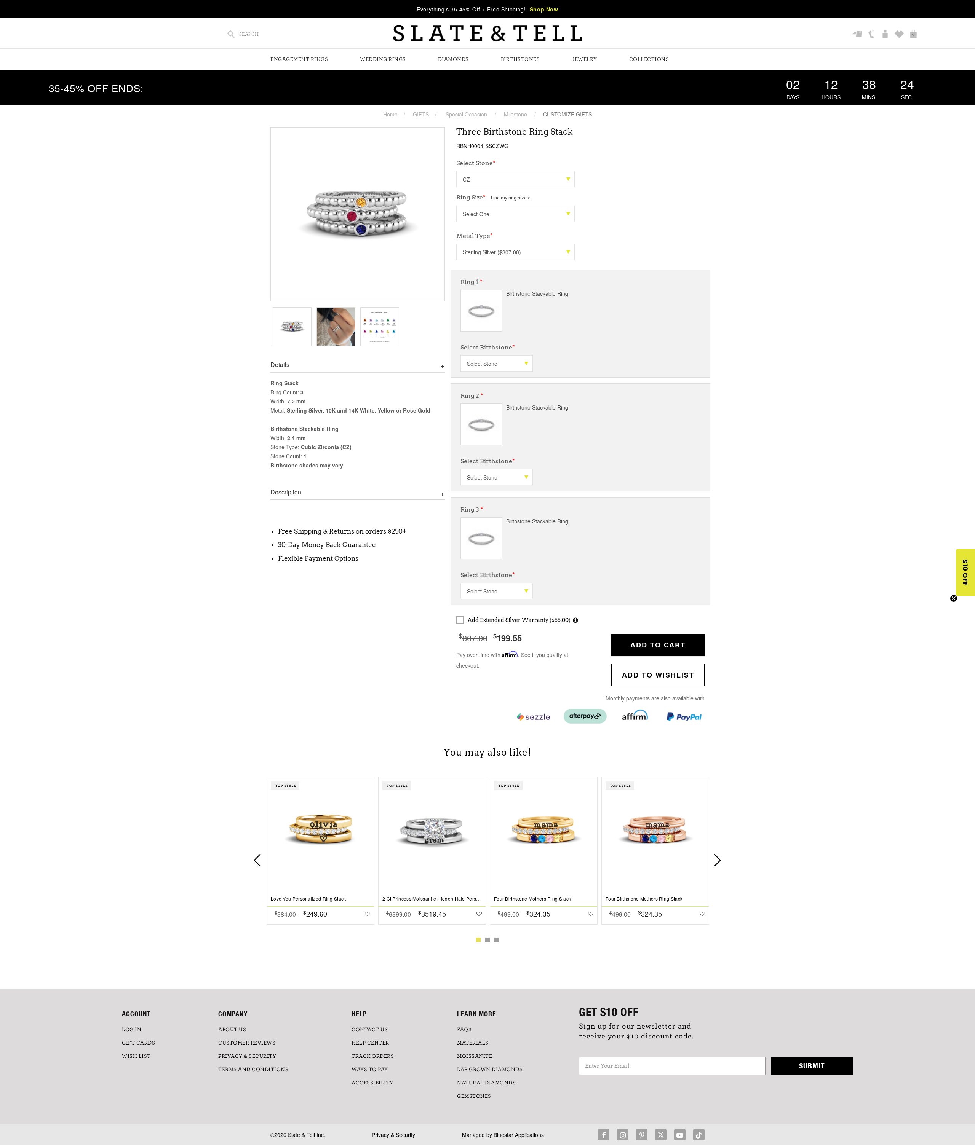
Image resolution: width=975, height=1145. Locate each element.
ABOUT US (232, 1029)
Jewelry (584, 59)
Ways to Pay (370, 1069)
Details (279, 364)
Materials (473, 1043)
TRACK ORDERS (373, 1056)
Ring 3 (471, 509)
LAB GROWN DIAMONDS (490, 1069)
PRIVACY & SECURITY (247, 1056)
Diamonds (453, 59)
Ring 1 (471, 281)
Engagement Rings (299, 59)
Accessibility (372, 1083)
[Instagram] (622, 1134)
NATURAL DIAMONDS (486, 1083)
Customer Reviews (246, 1043)
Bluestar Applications (519, 1135)
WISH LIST (136, 1056)
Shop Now (544, 9)
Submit (812, 1065)
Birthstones (520, 59)
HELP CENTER (370, 1043)
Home (390, 114)
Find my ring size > (511, 198)
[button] (965, 572)
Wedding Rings (383, 59)
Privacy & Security (393, 1135)
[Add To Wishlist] (367, 913)
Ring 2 (471, 395)
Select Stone (475, 163)
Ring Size (493, 197)
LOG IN (131, 1029)
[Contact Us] (872, 34)
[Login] (886, 34)
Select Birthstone (487, 347)
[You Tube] (680, 1134)
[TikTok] (699, 1134)
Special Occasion (466, 114)
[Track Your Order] (858, 34)
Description (285, 492)
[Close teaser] (953, 598)
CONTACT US (370, 1029)
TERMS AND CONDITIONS (253, 1069)
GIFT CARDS (138, 1043)
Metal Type (474, 235)
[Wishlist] (900, 34)
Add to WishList (658, 675)
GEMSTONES (474, 1096)
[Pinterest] (641, 1134)
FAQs (464, 1029)
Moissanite (474, 1056)
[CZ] (515, 179)
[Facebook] (603, 1134)
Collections (649, 59)
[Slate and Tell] (487, 33)
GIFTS (421, 114)
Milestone (515, 114)
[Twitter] (661, 1134)
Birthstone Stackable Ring (537, 293)
